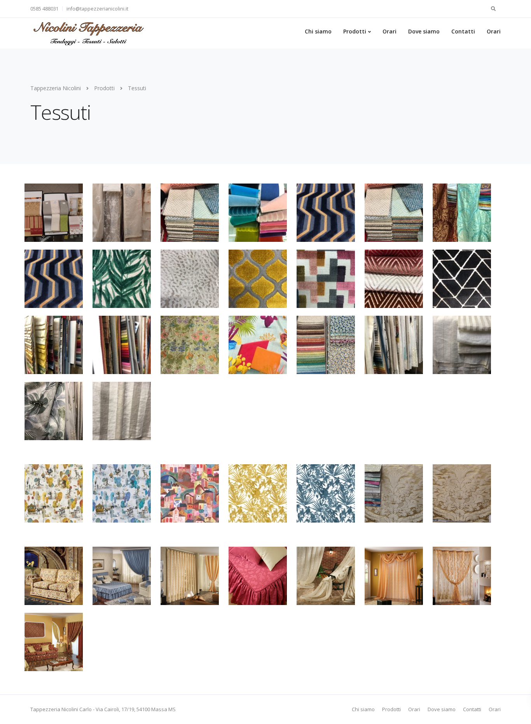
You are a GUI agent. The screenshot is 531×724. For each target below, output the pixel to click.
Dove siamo (424, 31)
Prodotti (354, 31)
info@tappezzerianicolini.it (97, 8)
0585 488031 (44, 8)
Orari (390, 31)
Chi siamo (318, 31)
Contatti (463, 31)
